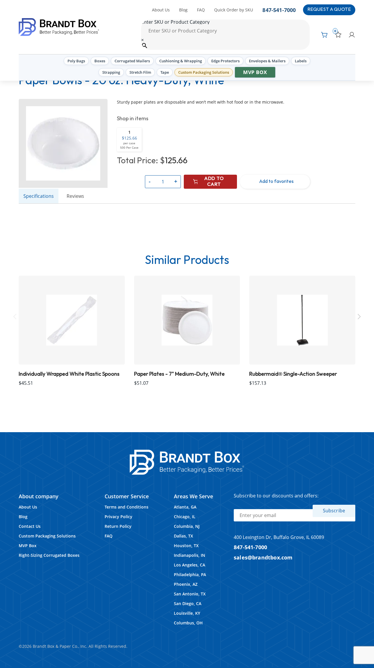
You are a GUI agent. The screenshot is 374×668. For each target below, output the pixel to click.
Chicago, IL (184, 516)
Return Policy (118, 526)
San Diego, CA (187, 603)
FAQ (201, 10)
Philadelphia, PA (190, 574)
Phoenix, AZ (186, 584)
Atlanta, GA (185, 507)
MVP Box (255, 72)
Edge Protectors (225, 60)
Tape (164, 72)
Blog (183, 10)
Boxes (99, 60)
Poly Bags (76, 60)
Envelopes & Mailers (267, 60)
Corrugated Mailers (132, 60)
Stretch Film (140, 72)
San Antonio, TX (190, 594)
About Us (161, 10)
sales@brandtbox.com (263, 557)
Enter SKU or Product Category (175, 22)
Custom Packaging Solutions (203, 72)
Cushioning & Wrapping (180, 60)
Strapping (111, 72)
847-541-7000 (279, 9)
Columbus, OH (188, 623)
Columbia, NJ (187, 526)
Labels (301, 60)
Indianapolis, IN (189, 555)
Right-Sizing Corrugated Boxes (49, 555)
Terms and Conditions (126, 507)
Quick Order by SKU (233, 10)
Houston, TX (186, 545)
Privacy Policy (118, 516)
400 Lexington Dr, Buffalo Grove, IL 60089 (279, 537)
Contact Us (30, 526)
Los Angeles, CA (189, 565)
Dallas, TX (183, 536)
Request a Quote (329, 9)
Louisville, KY (187, 613)
